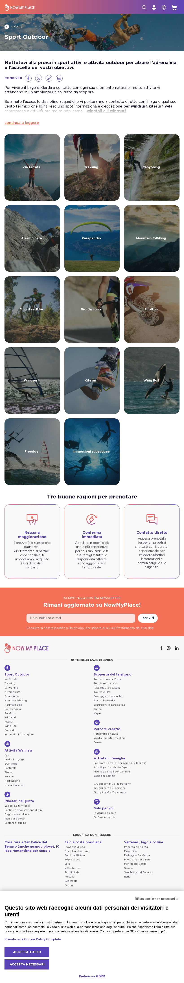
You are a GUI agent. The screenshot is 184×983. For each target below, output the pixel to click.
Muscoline (130, 851)
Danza (98, 742)
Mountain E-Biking (15, 700)
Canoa (98, 709)
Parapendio (11, 696)
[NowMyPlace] (19, 7)
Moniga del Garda (135, 864)
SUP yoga (10, 764)
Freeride (9, 730)
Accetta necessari (27, 964)
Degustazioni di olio (17, 814)
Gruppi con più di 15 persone (112, 784)
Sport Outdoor (16, 674)
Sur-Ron (9, 713)
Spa (6, 755)
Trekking (9, 683)
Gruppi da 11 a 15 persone (110, 788)
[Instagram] (169, 648)
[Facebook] (28, 78)
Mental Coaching (14, 785)
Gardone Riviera (74, 855)
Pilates (8, 772)
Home (17, 26)
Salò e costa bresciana (82, 842)
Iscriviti (148, 618)
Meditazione (12, 781)
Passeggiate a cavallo (107, 688)
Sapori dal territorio (17, 806)
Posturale (10, 768)
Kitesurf (9, 721)
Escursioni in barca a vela (109, 705)
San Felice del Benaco (138, 872)
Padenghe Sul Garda (137, 855)
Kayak (97, 713)
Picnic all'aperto (14, 818)
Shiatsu (9, 776)
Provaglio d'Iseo (74, 847)
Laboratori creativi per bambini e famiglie (120, 763)
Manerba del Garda (136, 847)
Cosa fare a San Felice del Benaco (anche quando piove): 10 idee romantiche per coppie (31, 847)
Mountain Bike (13, 705)
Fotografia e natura (106, 734)
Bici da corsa (12, 709)
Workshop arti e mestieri (109, 738)
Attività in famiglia (109, 758)
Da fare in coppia (104, 817)
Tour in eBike (102, 692)
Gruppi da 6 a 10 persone (110, 792)
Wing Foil (10, 726)
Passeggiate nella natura (109, 696)
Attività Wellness (18, 750)
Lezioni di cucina (15, 823)
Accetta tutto (27, 952)
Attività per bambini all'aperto (112, 767)
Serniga (69, 885)
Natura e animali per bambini (112, 771)
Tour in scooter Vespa (108, 679)
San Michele (71, 872)
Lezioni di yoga (14, 759)
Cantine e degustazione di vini (23, 810)
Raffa (127, 876)
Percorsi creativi (107, 729)
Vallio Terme (72, 868)
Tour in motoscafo (105, 683)
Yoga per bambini (105, 776)
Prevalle (69, 876)
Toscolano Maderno (77, 851)
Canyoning (11, 688)
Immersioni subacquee (19, 734)
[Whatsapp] (38, 78)
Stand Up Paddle (104, 700)
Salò (67, 864)
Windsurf (10, 717)
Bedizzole (70, 881)
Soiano (128, 868)
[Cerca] (144, 7)
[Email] (59, 78)
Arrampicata (12, 692)
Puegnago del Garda (137, 859)
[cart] (174, 7)
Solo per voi (104, 808)
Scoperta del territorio (112, 674)
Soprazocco (72, 859)
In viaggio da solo (105, 813)
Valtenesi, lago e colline (143, 842)
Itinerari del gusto (19, 801)
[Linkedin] (177, 648)
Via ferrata (10, 679)
